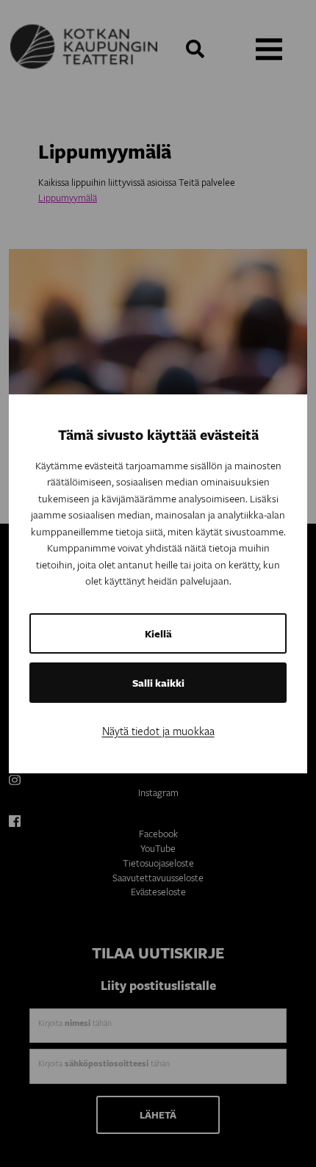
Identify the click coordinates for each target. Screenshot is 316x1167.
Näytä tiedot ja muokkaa (158, 730)
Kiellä (158, 633)
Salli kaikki (158, 683)
